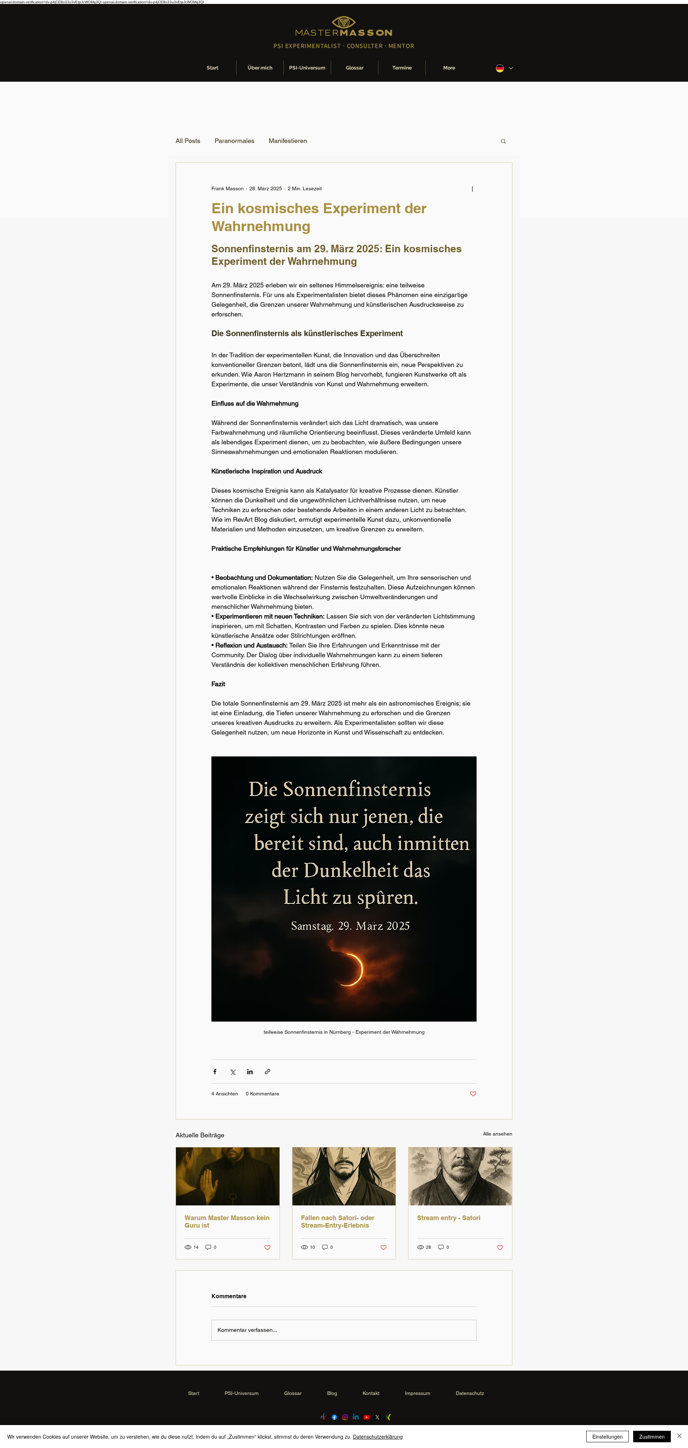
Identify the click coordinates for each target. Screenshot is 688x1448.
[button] (503, 141)
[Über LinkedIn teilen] (250, 1071)
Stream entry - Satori (449, 1218)
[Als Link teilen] (267, 1071)
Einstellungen (607, 1436)
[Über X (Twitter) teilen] (232, 1071)
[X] (377, 1417)
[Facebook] (334, 1417)
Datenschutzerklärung (378, 1436)
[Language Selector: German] (504, 68)
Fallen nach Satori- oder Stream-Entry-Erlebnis (337, 1221)
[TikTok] (323, 1417)
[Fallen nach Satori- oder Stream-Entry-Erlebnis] (344, 1176)
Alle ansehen (497, 1134)
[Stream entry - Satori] (460, 1176)
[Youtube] (366, 1417)
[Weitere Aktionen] (472, 188)
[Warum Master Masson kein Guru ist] (228, 1176)
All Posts (188, 140)
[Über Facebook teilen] (214, 1071)
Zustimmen (652, 1436)
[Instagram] (345, 1417)
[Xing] (388, 1417)
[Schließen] (679, 1436)
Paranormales (234, 140)
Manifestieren (288, 140)
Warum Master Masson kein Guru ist (227, 1221)
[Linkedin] (355, 1417)
